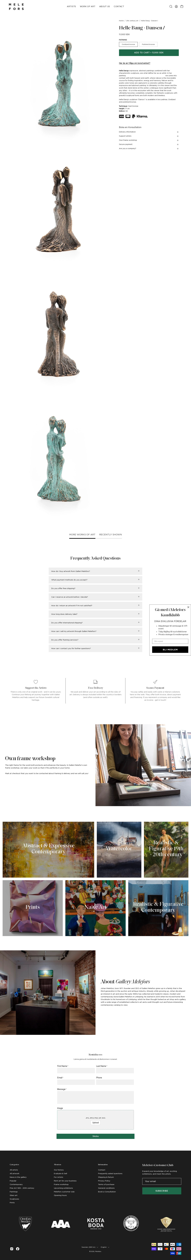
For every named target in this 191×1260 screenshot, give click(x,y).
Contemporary (16, 1184)
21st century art (132, 21)
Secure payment (125, 144)
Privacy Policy (104, 1181)
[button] (171, 6)
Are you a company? (127, 149)
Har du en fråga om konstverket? (134, 63)
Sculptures (14, 1199)
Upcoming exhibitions (63, 1188)
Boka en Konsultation (130, 127)
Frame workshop (61, 1184)
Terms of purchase (106, 1184)
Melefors (98, 1251)
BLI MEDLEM (170, 649)
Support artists (125, 136)
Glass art (13, 1195)
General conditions (106, 1188)
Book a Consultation (107, 1192)
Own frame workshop (128, 140)
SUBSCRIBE (162, 1191)
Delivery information (127, 132)
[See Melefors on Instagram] (12, 1249)
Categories (14, 1165)
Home (121, 21)
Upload (95, 1122)
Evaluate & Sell (60, 1173)
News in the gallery (18, 1177)
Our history (59, 1170)
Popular (13, 1181)
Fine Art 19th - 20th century (22, 1188)
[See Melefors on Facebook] (18, 1249)
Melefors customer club (64, 1192)
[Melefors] (16, 6)
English (104, 1247)
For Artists (58, 1177)
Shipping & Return (106, 1177)
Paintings (14, 1192)
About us (57, 1165)
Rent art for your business (65, 1181)
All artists (14, 1170)
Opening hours (60, 1195)
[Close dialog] (188, 607)
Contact (101, 1170)
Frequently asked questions (110, 1173)
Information (103, 1165)
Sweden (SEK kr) (89, 1247)
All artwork (14, 1173)
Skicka (96, 1136)
